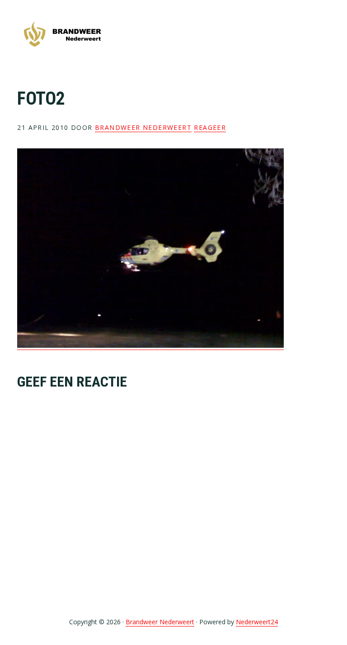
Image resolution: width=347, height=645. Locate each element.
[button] (324, 34)
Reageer (210, 127)
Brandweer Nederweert (62, 35)
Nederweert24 (257, 621)
